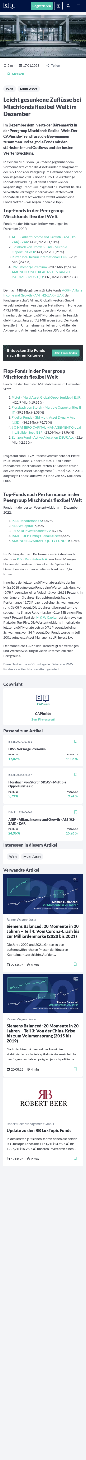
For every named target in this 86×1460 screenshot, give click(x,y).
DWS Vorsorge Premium (29, 267)
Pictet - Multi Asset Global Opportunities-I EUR (46, 397)
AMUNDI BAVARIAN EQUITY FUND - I (40, 541)
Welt (9, 89)
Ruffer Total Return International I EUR (39, 257)
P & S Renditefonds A (27, 521)
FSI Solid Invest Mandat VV (31, 531)
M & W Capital (22, 526)
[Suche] (68, 6)
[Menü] (78, 6)
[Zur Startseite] (9, 6)
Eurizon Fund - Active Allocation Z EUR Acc (43, 437)
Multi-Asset (28, 89)
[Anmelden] (58, 6)
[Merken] (76, 742)
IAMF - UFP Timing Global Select (35, 536)
